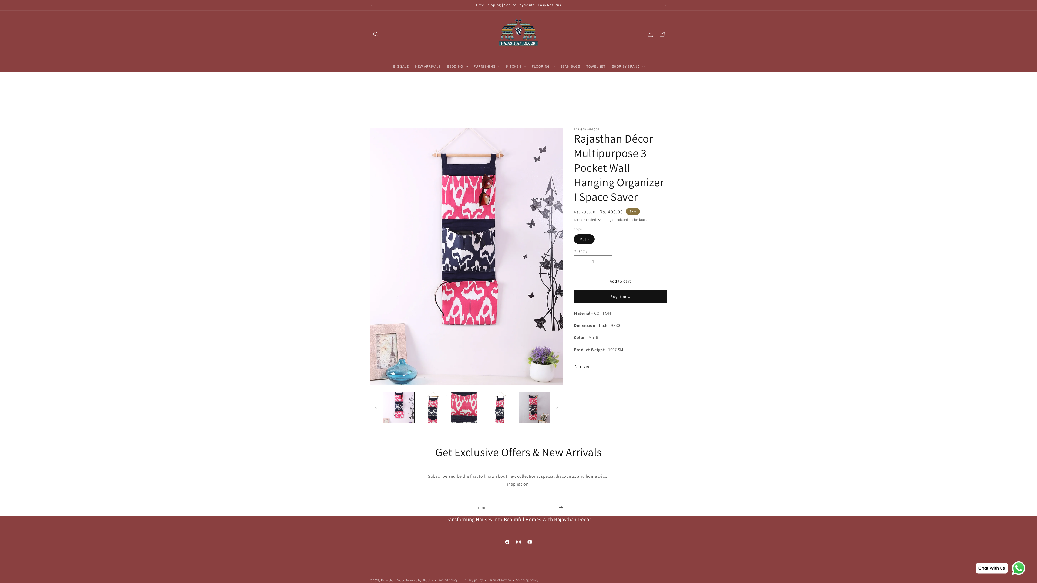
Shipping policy (527, 580)
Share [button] (584, 366)
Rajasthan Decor (393, 580)
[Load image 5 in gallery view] (534, 407)
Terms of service (499, 580)
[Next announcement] (665, 5)
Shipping (605, 220)
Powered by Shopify (419, 580)
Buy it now (620, 296)
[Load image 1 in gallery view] (398, 407)
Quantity (580, 251)
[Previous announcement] (372, 5)
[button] (376, 34)
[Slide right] (557, 407)
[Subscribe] (561, 507)
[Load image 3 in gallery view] (466, 407)
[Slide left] (376, 407)
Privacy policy (473, 580)
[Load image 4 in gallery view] (500, 407)
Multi (584, 239)
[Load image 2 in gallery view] (432, 407)
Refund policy (447, 580)
